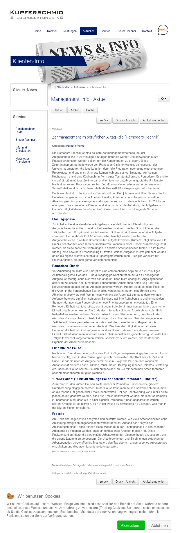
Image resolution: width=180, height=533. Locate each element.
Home (37, 31)
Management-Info (75, 145)
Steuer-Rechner (126, 31)
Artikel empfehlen (154, 120)
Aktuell (58, 110)
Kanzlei (52, 31)
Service (105, 31)
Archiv (75, 110)
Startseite (63, 87)
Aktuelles (89, 31)
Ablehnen (159, 525)
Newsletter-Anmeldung (23, 159)
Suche (90, 110)
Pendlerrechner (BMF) (25, 130)
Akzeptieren (131, 525)
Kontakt (147, 31)
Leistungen (70, 31)
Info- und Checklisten (23, 149)
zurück (104, 120)
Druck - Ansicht (125, 120)
